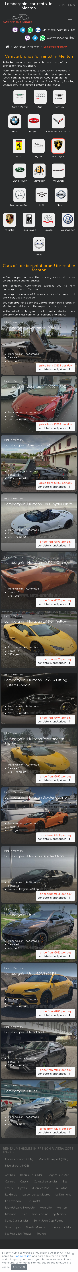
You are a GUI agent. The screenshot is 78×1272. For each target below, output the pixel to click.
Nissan (61, 205)
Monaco (10, 1214)
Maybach (39, 181)
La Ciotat (60, 1188)
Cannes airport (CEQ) (19, 1159)
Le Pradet (34, 1201)
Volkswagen (68, 230)
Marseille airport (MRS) (53, 1159)
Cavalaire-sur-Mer (45, 1181)
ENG (71, 5)
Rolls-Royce (29, 230)
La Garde (11, 1194)
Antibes (10, 1175)
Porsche (10, 230)
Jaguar (38, 156)
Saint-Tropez (13, 1227)
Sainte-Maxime (36, 1227)
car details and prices (55, 367)
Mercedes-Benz (20, 205)
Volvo (39, 254)
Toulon (41, 1233)
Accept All (19, 1267)
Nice (24, 1214)
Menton (62, 1207)
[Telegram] (22, 29)
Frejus (9, 1188)
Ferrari (19, 156)
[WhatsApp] (30, 29)
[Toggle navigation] (70, 19)
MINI (41, 205)
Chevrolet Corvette (58, 131)
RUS (62, 5)
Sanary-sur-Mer (61, 1227)
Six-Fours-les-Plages (18, 1233)
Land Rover (20, 181)
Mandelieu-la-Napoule (19, 1207)
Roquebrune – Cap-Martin (49, 1214)
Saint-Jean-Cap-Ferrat (48, 1220)
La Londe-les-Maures (36, 1194)
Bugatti (33, 131)
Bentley (59, 107)
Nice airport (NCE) (17, 1165)
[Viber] (15, 29)
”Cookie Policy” (22, 1256)
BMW (15, 131)
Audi (40, 107)
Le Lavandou (13, 1201)
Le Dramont (63, 1194)
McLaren (58, 181)
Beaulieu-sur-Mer (31, 1175)
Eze (65, 1181)
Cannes (10, 1181)
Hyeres (22, 1188)
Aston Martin (20, 107)
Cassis (24, 1181)
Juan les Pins (40, 1188)
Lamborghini (58, 156)
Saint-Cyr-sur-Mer (16, 1220)
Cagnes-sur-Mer (58, 1175)
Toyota (48, 230)
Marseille (46, 1207)
